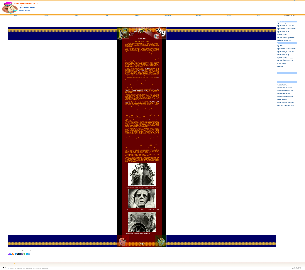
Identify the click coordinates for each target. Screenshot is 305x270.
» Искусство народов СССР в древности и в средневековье (286, 37)
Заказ (107, 15)
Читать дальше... (281, 106)
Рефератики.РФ (298, 268)
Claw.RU (299, 267)
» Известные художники (282, 65)
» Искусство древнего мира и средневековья (286, 29)
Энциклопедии (167, 15)
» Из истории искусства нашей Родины (285, 33)
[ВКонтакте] (11, 254)
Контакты (297, 264)
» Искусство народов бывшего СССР (285, 60)
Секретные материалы (299, 0)
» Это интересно (280, 68)
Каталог (76, 15)
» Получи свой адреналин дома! (284, 40)
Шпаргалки (198, 15)
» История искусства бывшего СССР (285, 59)
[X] (18, 254)
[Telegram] (29, 254)
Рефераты (229, 15)
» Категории (280, 45)
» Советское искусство (282, 34)
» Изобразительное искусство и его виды (286, 50)
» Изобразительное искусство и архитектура (286, 28)
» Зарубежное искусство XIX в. (283, 31)
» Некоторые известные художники (284, 26)
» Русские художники (281, 36)
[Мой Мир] (16, 254)
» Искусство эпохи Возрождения (284, 23)
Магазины (137, 15)
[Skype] (27, 254)
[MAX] (9, 254)
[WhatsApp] (24, 254)
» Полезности (280, 66)
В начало (46, 15)
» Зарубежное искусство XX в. (283, 39)
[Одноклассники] (13, 254)
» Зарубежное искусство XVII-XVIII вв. (285, 25)
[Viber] (22, 254)
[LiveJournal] (20, 254)
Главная (15, 15)
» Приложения (280, 62)
